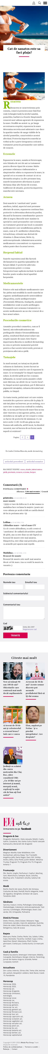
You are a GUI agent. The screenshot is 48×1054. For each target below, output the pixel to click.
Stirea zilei (24, 970)
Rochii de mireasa (31, 889)
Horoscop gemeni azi (12, 1009)
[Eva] (8, 3)
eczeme (26, 472)
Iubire (5, 841)
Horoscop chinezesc (11, 993)
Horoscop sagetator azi (13, 1021)
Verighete (18, 894)
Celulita (34, 875)
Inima (19, 905)
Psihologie (27, 905)
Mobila (40, 954)
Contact (14, 1049)
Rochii (9, 873)
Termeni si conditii (31, 1047)
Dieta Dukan (20, 920)
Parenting (40, 957)
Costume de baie (10, 891)
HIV (10, 912)
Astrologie (7, 995)
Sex (19, 841)
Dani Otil (30, 857)
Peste (25, 936)
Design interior (29, 957)
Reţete (6, 933)
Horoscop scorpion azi (12, 1019)
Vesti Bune (34, 973)
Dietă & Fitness (11, 917)
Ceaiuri (13, 905)
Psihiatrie (26, 912)
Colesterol (19, 907)
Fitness (11, 920)
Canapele (7, 957)
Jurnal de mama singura (13, 959)
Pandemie (10, 975)
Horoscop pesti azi (11, 1025)
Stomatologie (8, 907)
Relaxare (30, 920)
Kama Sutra (27, 841)
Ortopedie (16, 912)
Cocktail (28, 939)
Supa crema (37, 939)
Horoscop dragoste (11, 991)
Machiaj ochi (8, 878)
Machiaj (39, 873)
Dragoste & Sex (10, 836)
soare (22, 469)
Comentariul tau (11, 604)
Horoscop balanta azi (12, 1030)
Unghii (15, 873)
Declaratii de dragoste (22, 844)
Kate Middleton (24, 852)
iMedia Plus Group (27, 1042)
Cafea (40, 936)
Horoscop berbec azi (12, 1032)
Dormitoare (17, 957)
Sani (5, 875)
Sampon (21, 875)
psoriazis (11, 472)
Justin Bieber (29, 859)
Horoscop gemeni (10, 1005)
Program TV (15, 862)
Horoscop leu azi (10, 1028)
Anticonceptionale (32, 907)
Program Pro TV (27, 862)
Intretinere (7, 923)
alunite (28, 469)
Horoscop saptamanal (12, 1035)
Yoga (37, 920)
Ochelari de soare (30, 894)
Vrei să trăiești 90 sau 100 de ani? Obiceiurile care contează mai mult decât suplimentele (12, 687)
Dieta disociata (22, 925)
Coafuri (32, 873)
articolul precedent (14, 461)
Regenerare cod (30, 629)
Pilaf (29, 941)
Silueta (33, 925)
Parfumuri (23, 873)
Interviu (15, 970)
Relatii (35, 839)
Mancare (7, 936)
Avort (35, 909)
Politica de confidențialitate (12, 1047)
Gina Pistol (18, 859)
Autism (15, 962)
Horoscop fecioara (11, 1002)
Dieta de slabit (9, 925)
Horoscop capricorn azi (13, 1016)
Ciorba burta (27, 943)
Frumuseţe (8, 870)
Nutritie (40, 923)
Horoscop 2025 (9, 986)
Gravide (28, 959)
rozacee (19, 472)
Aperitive (7, 941)
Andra (5, 859)
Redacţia (6, 1049)
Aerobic (16, 923)
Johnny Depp (19, 855)
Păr (4, 873)
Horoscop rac (8, 1000)
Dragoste (7, 839)
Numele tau (9, 582)
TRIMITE (15, 635)
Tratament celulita (23, 878)
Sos (30, 936)
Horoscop (8, 981)
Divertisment (10, 849)
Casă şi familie (10, 951)
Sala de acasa (19, 928)
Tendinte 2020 (9, 896)
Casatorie (13, 841)
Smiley (37, 857)
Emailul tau (31, 582)
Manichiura (13, 875)
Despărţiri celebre (21, 973)
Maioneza (22, 941)
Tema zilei (34, 970)
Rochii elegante (31, 891)
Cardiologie (15, 909)
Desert (14, 941)
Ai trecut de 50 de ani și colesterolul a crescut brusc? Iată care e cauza (12, 729)
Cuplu (41, 839)
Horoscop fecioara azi (12, 1012)
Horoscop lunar (9, 998)
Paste (14, 936)
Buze (28, 875)
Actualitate (9, 967)
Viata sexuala (26, 839)
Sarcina (6, 905)
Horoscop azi (8, 989)
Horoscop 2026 (9, 984)
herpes (33, 472)
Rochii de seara (15, 889)
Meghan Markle (10, 852)
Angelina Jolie (9, 857)
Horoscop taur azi (10, 1014)
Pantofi (21, 891)
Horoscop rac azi (10, 1007)
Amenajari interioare (27, 954)
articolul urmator (35, 461)
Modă (6, 886)
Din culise (7, 970)
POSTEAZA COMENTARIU (14, 489)
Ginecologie (37, 905)
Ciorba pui (16, 943)
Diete (5, 920)
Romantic (16, 839)
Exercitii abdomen (28, 923)
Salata (35, 936)
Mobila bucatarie (10, 954)
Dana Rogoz (21, 857)
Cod (5, 623)
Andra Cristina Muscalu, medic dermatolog (25, 451)
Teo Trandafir (31, 855)
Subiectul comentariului (15, 593)
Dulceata (12, 939)
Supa (5, 939)
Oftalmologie (26, 909)
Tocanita (20, 939)
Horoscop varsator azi (12, 1023)
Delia (11, 859)
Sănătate (8, 901)
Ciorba (20, 936)
